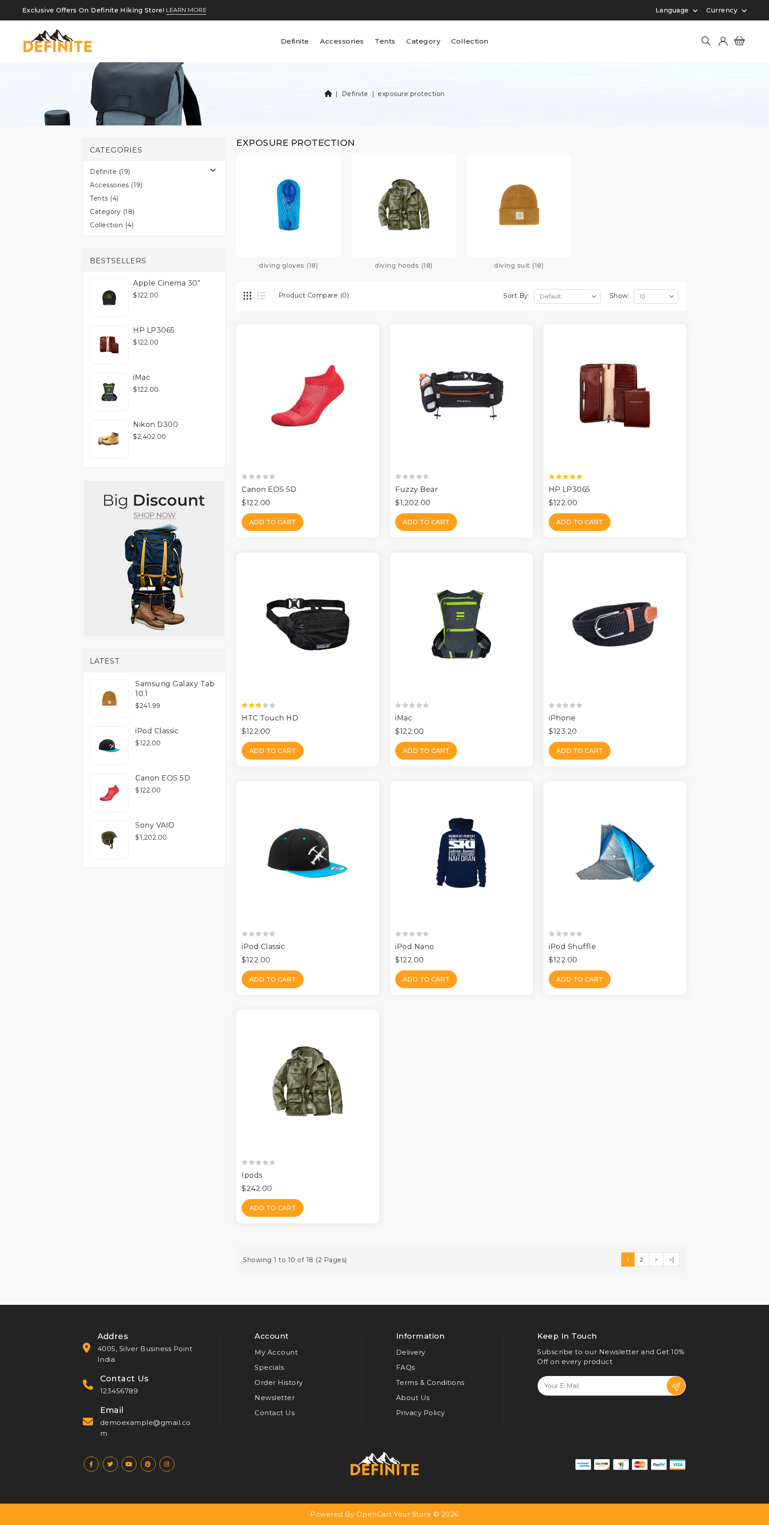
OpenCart (374, 1514)
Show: (620, 296)
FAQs (405, 1367)
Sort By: (516, 296)
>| (671, 1259)
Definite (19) (110, 172)
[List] (262, 297)
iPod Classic (156, 731)
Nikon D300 (155, 424)
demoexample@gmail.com (145, 1427)
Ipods (252, 1175)
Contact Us (275, 1412)
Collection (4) (112, 225)
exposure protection (411, 94)
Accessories (342, 41)
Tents (385, 41)
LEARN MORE (186, 10)
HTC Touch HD (270, 718)
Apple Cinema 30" (166, 283)
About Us (413, 1397)
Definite (295, 41)
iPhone (562, 718)
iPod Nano (414, 946)
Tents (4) (104, 198)
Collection (470, 41)
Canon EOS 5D (162, 778)
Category (423, 41)
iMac (141, 377)
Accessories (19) (116, 185)
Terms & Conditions (430, 1382)
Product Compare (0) (314, 295)
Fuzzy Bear (416, 489)
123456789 (119, 1391)
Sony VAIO (155, 825)
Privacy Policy (420, 1412)
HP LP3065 (154, 330)
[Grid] (248, 297)
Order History (279, 1382)
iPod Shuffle (572, 946)
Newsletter (275, 1397)
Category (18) (112, 212)
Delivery (410, 1352)
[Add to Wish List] (376, 353)
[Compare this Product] (376, 369)
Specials (269, 1367)
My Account (276, 1352)
